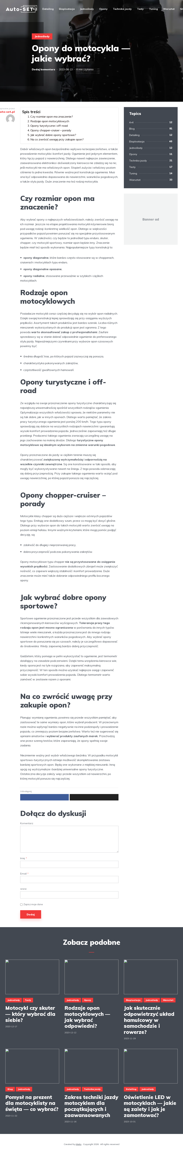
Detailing (48, 9)
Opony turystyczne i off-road (49, 125)
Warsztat (169, 9)
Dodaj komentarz (43, 69)
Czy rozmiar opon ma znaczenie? (51, 116)
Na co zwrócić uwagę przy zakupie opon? (57, 139)
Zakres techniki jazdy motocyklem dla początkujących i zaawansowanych (91, 1106)
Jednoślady (87, 9)
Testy (140, 9)
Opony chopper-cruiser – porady (50, 130)
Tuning (153, 9)
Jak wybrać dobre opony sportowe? (53, 135)
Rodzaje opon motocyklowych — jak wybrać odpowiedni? (87, 1017)
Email (24, 873)
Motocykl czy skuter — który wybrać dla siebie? (30, 1014)
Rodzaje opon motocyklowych (49, 121)
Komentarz (26, 823)
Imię (23, 858)
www (23, 888)
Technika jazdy (122, 9)
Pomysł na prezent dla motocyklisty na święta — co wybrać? (31, 1103)
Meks (78, 1144)
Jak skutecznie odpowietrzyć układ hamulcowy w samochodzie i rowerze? (149, 1020)
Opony (103, 9)
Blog (132, 128)
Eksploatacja (67, 9)
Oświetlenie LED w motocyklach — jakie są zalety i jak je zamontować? (150, 1106)
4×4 (35, 9)
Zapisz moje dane (33, 904)
